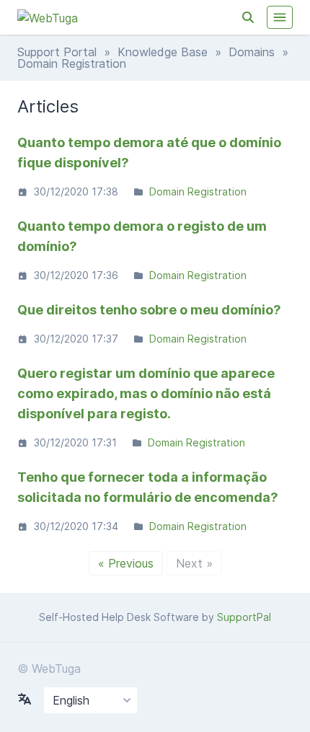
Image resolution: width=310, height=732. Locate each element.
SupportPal (244, 617)
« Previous (126, 563)
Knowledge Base (163, 52)
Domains (252, 52)
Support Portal (57, 52)
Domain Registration (198, 191)
